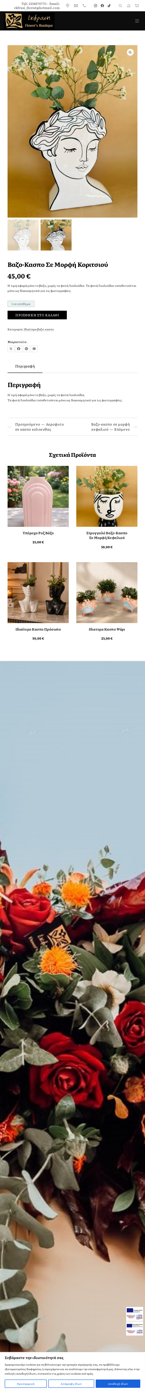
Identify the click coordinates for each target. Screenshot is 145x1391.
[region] (72, 1371)
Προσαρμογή (25, 1384)
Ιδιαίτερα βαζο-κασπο (39, 329)
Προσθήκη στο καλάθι (37, 315)
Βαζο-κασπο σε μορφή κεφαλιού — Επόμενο (110, 427)
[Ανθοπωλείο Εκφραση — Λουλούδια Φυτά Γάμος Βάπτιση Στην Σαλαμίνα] (29, 20)
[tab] (25, 366)
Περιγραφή (25, 366)
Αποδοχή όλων (118, 1384)
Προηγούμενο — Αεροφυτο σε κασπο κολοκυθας (39, 427)
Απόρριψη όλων (71, 1384)
